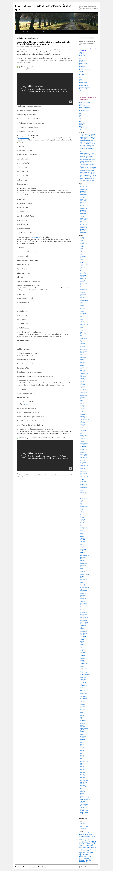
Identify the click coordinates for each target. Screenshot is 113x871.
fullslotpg (82, 365)
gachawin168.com (84, 373)
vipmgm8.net (82, 680)
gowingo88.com (83, 379)
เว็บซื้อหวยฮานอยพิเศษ (85, 798)
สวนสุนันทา (82, 785)
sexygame (82, 589)
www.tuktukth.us (83, 696)
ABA (81, 270)
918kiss (80, 101)
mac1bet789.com (83, 444)
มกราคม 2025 (83, 215)
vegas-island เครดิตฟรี (66, 475)
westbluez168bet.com (84, 690)
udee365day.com (83, 638)
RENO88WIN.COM (84, 554)
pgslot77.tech (83, 516)
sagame (80, 104)
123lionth (82, 238)
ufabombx (82, 649)
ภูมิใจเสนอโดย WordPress (86, 867)
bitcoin (81, 316)
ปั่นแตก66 (82, 733)
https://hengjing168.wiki (84, 53)
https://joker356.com (83, 82)
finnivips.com (83, 357)
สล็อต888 (81, 65)
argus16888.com (83, 289)
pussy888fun (82, 547)
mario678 (82, 451)
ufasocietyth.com (83, 661)
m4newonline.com (84, 443)
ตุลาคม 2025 (83, 200)
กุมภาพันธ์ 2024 (83, 232)
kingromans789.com (84, 419)
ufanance (82, 657)
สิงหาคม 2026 (83, 185)
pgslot (80, 90)
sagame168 (82, 570)
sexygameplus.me (83, 590)
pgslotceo (82, 522)
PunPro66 (82, 536)
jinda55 (85, 838)
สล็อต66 (82, 755)
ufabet (81, 647)
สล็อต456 (82, 753)
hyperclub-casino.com (84, 394)
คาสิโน (81, 717)
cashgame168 (83, 329)
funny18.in (82, 370)
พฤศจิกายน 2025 (84, 199)
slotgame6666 (83, 606)
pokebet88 (82, 530)
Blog (24, 32)
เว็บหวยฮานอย (83, 807)
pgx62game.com (83, 527)
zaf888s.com (82, 709)
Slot (81, 600)
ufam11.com (82, 652)
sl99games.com (83, 598)
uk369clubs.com (83, 663)
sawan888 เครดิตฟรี (84, 574)
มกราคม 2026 (83, 196)
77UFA (81, 257)
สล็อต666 (82, 756)
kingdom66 (82, 417)
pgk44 (81, 509)
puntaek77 (82, 544)
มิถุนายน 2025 (83, 207)
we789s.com (82, 687)
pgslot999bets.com (84, 520)
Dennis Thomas (36, 46)
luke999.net (82, 438)
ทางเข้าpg (82, 723)
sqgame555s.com (83, 614)
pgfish (81, 505)
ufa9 (81, 646)
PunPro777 (82, 539)
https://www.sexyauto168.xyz (85, 69)
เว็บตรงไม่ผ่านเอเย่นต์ (85, 799)
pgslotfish (82, 524)
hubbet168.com (83, 390)
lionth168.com (83, 424)
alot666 (81, 284)
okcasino (86, 842)
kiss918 (80, 79)
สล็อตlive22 (82, 768)
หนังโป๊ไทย (81, 74)
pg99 (81, 503)
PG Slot (81, 497)
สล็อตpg (82, 769)
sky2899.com (83, 596)
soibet (81, 611)
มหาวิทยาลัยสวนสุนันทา (85, 741)
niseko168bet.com (84, 476)
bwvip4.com (82, 326)
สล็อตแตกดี (82, 783)
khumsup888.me (83, 414)
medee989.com (83, 452)
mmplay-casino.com (84, 467)
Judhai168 (82, 413)
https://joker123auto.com (84, 105)
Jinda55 (81, 402)
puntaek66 (82, 543)
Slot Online (82, 601)
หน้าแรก (19, 32)
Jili (80, 398)
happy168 (82, 381)
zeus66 (81, 712)
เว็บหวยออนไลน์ (83, 806)
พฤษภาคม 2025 (83, 208)
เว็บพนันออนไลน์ (84, 804)
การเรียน (82, 715)
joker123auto (82, 406)
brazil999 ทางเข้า (84, 324)
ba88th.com (82, 292)
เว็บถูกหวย (82, 801)
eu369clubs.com (83, 351)
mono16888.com (83, 470)
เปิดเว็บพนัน (83, 796)
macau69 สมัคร (83, 446)
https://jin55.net (82, 55)
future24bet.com (83, 371)
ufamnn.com (82, 655)
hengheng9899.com (84, 383)
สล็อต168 (82, 752)
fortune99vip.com (83, 360)
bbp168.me (82, 303)
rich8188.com (83, 557)
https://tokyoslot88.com (83, 85)
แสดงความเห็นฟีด (84, 826)
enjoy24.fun (82, 348)
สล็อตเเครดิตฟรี (83, 782)
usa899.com (82, 665)
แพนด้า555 (82, 813)
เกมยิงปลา (82, 791)
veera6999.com (83, 669)
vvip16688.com (83, 684)
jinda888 (82, 403)
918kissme (82, 267)
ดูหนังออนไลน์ (82, 123)
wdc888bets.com (83, 685)
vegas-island (25, 404)
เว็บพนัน (82, 802)
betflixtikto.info (83, 310)
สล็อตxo (82, 771)
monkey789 (82, 468)
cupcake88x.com (83, 337)
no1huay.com (83, 481)
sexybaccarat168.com (84, 587)
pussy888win (83, 549)
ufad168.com (82, 650)
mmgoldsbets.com (84, 465)
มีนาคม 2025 (83, 211)
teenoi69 (82, 628)
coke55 (81, 335)
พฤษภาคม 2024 (83, 227)
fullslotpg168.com (84, 367)
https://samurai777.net (83, 84)
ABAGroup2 (82, 272)
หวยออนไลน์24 (83, 790)
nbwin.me (82, 474)
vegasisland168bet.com (26, 475)
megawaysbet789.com (84, 455)
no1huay (82, 479)
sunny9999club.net (84, 622)
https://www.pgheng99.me (84, 116)
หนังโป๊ (81, 788)
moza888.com (83, 471)
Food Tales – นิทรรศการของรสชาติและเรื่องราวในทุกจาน (44, 7)
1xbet (81, 251)
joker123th (82, 408)
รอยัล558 (82, 747)
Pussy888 (82, 546)
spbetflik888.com (83, 612)
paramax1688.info (84, 493)
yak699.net (82, 704)
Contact (29, 32)
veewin (81, 671)
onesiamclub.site (83, 487)
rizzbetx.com (82, 558)
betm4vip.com (83, 313)
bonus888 (82, 321)
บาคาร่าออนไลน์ (84, 728)
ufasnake (82, 660)
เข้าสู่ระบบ (82, 823)
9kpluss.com (82, 269)
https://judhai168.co (83, 61)
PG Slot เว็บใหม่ (83, 498)
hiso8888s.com (83, 389)
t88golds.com (83, 625)
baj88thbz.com (83, 297)
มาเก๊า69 (82, 744)
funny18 (80, 77)
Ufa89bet (82, 644)
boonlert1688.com (84, 322)
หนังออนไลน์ (83, 787)
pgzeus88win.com (84, 528)
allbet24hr (82, 281)
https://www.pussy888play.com (85, 108)
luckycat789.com (83, 435)
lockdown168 (83, 430)
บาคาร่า (82, 725)
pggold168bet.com (84, 506)
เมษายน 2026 (83, 191)
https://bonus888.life (83, 63)
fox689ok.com (83, 362)
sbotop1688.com (83, 579)
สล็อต (81, 749)
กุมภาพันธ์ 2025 (83, 213)
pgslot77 (82, 514)
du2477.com (82, 345)
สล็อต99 (82, 766)
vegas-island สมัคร (23, 138)
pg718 (81, 500)
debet (81, 340)
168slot (81, 245)
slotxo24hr (81, 71)
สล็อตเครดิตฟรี (83, 777)
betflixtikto (82, 308)
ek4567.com (82, 346)
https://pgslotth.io (82, 80)
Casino (81, 330)
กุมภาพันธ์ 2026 (83, 194)
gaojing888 (82, 375)
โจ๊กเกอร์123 (81, 52)
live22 (80, 120)
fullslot (80, 118)
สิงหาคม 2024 (83, 223)
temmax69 (82, 630)
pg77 (81, 501)
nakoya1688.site (83, 473)
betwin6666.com (83, 314)
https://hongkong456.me (84, 128)
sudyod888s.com (83, 620)
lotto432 (81, 433)
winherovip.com (83, 693)
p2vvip (81, 490)
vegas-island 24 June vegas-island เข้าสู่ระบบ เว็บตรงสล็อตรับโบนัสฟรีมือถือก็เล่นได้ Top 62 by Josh (43, 43)
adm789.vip (82, 280)
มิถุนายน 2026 (83, 188)
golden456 (82, 378)
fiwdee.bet (82, 359)
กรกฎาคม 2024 (83, 224)
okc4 (81, 482)
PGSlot (81, 511)
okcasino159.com (83, 484)
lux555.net (82, 440)
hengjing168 (82, 384)
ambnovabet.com (83, 288)
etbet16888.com (83, 349)
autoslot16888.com (84, 291)
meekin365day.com (84, 454)
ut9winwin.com (83, 668)
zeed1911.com (83, 711)
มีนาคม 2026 (83, 192)
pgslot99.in (82, 519)
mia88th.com (82, 460)
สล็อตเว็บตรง (82, 60)
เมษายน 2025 (83, 210)
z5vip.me (82, 707)
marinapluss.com (83, 449)
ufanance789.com (83, 658)
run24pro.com (83, 565)
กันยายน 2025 (83, 202)
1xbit (81, 254)
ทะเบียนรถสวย (83, 722)
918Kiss (82, 262)
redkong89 (82, 552)
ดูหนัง (80, 121)
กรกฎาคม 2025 (83, 205)
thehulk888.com (83, 631)
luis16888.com (83, 436)
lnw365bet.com (83, 429)
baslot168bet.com (83, 302)
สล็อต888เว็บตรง (84, 761)
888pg (81, 259)
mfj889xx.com (83, 459)
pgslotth (81, 525)
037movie (82, 237)
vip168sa (82, 676)
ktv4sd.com (82, 422)
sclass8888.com (83, 581)
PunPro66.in (82, 538)
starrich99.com (83, 619)
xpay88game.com (83, 699)
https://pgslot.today (83, 66)
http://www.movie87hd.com (84, 107)
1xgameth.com (83, 256)
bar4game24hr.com (84, 300)
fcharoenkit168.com (84, 356)
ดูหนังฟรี (81, 124)
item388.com (82, 397)
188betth (82, 249)
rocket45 (82, 560)
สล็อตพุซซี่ (82, 772)
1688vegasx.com (83, 242)
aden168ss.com (83, 278)
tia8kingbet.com (83, 633)
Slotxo (81, 608)
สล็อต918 (82, 763)
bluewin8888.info (83, 318)
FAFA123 (82, 352)
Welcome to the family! (39, 32)
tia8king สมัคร (81, 849)
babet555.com (83, 294)
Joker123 (82, 405)
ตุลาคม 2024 (83, 219)
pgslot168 (82, 512)
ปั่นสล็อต (82, 731)
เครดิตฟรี (82, 793)
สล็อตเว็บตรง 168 (84, 780)
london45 (82, 432)
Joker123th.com (83, 410)
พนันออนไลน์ (83, 736)
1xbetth (80, 76)
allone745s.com (83, 283)
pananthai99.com (83, 492)
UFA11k (82, 641)
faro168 (80, 126)
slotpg (80, 72)
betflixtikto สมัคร (82, 836)
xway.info (82, 701)
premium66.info (83, 531)
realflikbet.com (83, 551)
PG (80, 495)
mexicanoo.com (83, 457)
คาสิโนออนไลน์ (83, 718)
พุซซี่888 (82, 737)
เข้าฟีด (81, 825)
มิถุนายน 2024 (83, 226)
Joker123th (82, 842)
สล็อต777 (82, 758)
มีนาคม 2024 (83, 230)
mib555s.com (83, 462)
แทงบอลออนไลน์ (84, 810)
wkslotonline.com (83, 695)
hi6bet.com (82, 386)
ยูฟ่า (81, 745)
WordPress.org (83, 828)
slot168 (81, 604)
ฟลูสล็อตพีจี (82, 739)
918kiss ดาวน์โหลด (84, 264)
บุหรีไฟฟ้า (82, 730)
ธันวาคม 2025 (83, 197)
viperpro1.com (83, 677)
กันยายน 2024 (83, 221)
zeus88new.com (83, 714)
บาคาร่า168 (82, 726)
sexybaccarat (81, 112)
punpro (81, 535)
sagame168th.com (83, 573)
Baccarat (82, 295)
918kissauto (82, 265)
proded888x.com (83, 533)
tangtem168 (82, 627)
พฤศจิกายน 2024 (84, 218)
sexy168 (82, 582)
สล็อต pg (82, 750)
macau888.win (83, 448)
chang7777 (82, 332)
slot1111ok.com (83, 603)
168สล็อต (82, 246)
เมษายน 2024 (83, 229)
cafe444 (81, 327)
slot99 (80, 57)
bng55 (81, 319)
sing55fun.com (83, 592)
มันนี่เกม (82, 742)
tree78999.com (83, 636)
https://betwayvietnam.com (84, 87)
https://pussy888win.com (84, 110)
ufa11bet (82, 639)
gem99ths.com (83, 376)
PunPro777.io (83, 541)
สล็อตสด (82, 774)
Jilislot (81, 400)
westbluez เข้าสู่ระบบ (88, 849)
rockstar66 (82, 562)
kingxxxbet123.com (84, 421)
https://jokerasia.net (83, 88)
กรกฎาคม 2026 (83, 186)
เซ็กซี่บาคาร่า (83, 794)
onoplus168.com (83, 489)
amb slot (82, 286)
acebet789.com (83, 275)
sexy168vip (82, 584)
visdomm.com (83, 682)
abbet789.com (83, 273)
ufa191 (81, 642)
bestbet (81, 307)
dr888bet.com (83, 343)
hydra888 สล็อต (83, 392)
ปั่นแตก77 (82, 734)
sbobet (81, 577)
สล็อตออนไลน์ (83, 775)
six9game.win (83, 595)
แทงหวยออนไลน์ (84, 812)
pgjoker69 (82, 508)
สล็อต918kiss (83, 764)
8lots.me (82, 261)
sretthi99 (82, 615)
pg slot (80, 113)
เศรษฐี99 (82, 809)
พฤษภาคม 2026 (83, 189)
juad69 (81, 411)
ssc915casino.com (84, 617)
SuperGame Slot (83, 623)
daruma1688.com (83, 338)
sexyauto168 (82, 585)
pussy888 (81, 68)
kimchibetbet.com (83, 416)
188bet (81, 248)
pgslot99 (82, 517)
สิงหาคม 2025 (83, 204)
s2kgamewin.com (83, 566)
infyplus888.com (83, 395)
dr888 (81, 341)
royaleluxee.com (83, 563)
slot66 (80, 58)
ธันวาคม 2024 (83, 216)
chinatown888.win (84, 333)
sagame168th (82, 571)
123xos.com (82, 240)
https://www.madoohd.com (84, 102)
